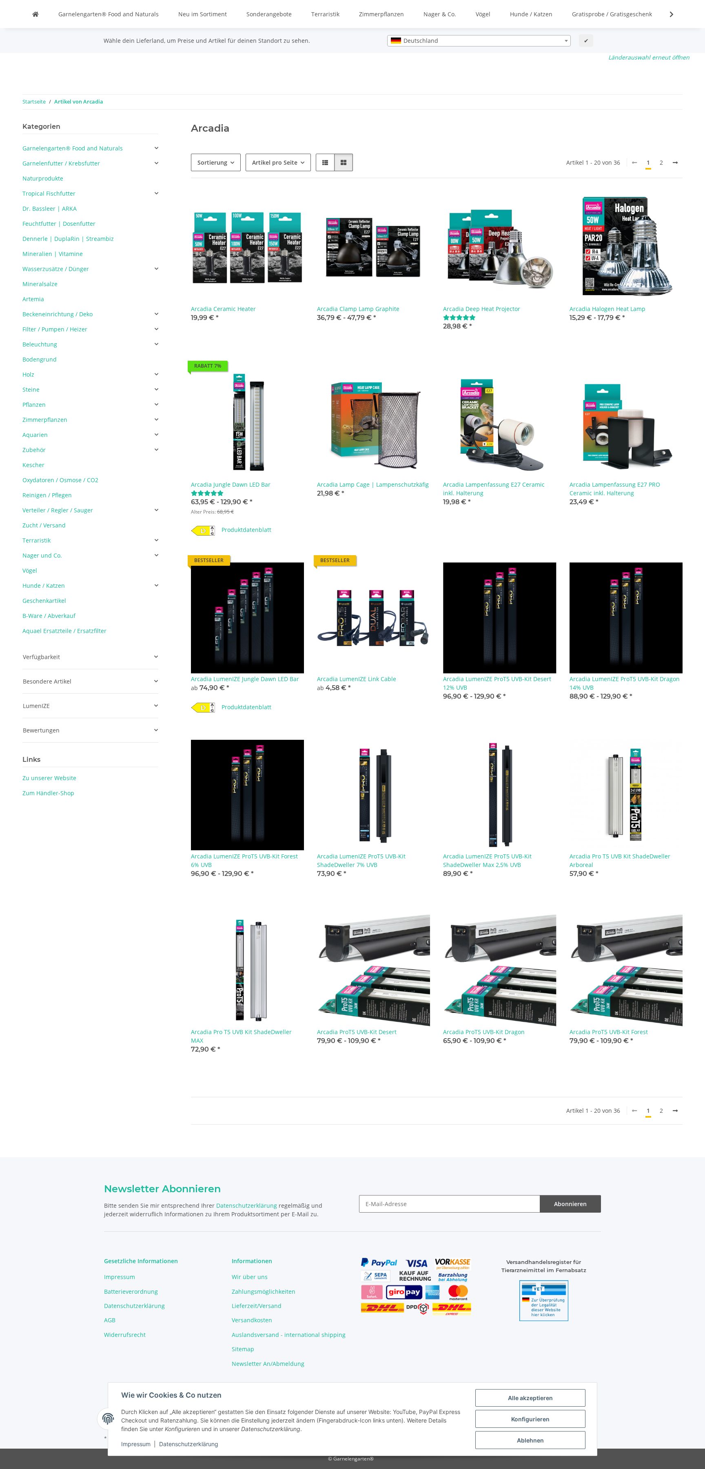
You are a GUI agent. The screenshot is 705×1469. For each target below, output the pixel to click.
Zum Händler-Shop (48, 793)
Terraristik (325, 14)
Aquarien (35, 435)
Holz (28, 374)
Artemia (33, 299)
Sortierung (212, 162)
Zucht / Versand (44, 525)
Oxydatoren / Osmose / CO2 (60, 480)
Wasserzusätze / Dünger (55, 269)
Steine (31, 389)
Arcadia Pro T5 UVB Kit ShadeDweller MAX (241, 1036)
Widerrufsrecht (125, 1335)
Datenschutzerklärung (188, 1443)
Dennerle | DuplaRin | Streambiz (68, 239)
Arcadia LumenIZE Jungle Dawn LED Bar (245, 679)
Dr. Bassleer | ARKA (49, 208)
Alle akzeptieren (530, 1397)
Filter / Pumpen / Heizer (54, 329)
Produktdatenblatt (246, 530)
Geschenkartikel (44, 600)
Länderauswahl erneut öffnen (648, 57)
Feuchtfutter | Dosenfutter (58, 223)
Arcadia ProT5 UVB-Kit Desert (357, 1032)
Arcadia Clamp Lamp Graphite (358, 309)
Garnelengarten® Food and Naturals (108, 14)
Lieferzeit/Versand (257, 1306)
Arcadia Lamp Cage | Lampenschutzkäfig (373, 484)
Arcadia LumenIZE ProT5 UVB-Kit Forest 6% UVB (244, 860)
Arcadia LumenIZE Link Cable (356, 679)
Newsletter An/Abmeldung (268, 1364)
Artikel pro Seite (274, 162)
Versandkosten (252, 1320)
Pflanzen (34, 404)
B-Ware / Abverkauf (48, 616)
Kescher (33, 465)
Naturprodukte (42, 178)
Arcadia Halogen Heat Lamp (607, 309)
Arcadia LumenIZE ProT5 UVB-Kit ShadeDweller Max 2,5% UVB (487, 860)
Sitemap (243, 1349)
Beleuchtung (39, 344)
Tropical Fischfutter (48, 193)
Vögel (483, 14)
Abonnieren (570, 1204)
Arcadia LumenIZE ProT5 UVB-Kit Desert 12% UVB (497, 683)
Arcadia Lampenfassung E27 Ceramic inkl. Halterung (494, 489)
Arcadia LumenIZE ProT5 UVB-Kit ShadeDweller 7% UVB (361, 860)
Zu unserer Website (49, 778)
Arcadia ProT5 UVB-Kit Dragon (484, 1032)
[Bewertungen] (459, 317)
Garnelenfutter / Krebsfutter (61, 163)
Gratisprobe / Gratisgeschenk (612, 14)
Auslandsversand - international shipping (289, 1335)
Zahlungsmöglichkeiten (263, 1291)
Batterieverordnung (131, 1291)
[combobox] (479, 40)
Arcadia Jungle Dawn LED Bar (230, 484)
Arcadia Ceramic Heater (223, 309)
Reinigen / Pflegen (47, 495)
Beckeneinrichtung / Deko (57, 314)
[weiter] (675, 163)
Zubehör (34, 450)
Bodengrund (39, 359)
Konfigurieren (530, 1419)
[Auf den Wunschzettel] (416, 381)
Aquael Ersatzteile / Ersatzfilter (64, 631)
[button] (666, 14)
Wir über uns (250, 1277)
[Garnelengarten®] (35, 14)
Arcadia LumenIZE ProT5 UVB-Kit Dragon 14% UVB (625, 683)
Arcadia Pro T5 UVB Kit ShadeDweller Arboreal (620, 860)
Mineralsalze (40, 284)
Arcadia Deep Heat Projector (481, 309)
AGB (109, 1320)
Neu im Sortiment (202, 14)
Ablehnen (530, 1440)
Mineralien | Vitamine (52, 254)
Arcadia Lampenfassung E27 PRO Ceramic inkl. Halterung (615, 489)
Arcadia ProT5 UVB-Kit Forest (609, 1032)
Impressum (136, 1443)
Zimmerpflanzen (381, 14)
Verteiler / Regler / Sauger (57, 510)
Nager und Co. (42, 555)
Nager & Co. (439, 14)
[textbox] (479, 40)
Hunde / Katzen (531, 14)
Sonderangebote (269, 14)
